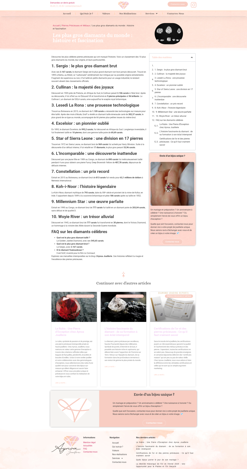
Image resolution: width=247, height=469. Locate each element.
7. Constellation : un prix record (169, 103)
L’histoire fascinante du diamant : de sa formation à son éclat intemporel (176, 133)
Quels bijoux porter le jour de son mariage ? (157, 460)
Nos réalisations (127, 13)
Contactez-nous (175, 13)
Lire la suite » (60, 383)
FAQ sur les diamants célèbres (169, 120)
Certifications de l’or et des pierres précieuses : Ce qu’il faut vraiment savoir (175, 141)
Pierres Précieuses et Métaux (76, 25)
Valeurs (106, 13)
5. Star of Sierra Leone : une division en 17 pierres (174, 91)
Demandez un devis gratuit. (62, 3)
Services (149, 13)
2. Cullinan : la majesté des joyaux (170, 74)
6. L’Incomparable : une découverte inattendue (170, 98)
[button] (192, 57)
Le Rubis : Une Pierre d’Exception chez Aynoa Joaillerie (174, 126)
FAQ (85, 449)
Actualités (87, 445)
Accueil (67, 13)
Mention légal (89, 442)
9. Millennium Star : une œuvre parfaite (173, 112)
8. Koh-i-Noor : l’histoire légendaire (170, 108)
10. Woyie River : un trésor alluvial (171, 116)
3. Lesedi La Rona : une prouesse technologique (169, 79)
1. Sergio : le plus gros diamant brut (171, 69)
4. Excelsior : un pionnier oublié (169, 85)
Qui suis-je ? (86, 13)
